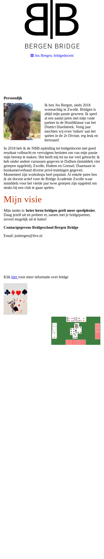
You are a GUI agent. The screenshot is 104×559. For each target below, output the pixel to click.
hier (14, 277)
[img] (52, 24)
